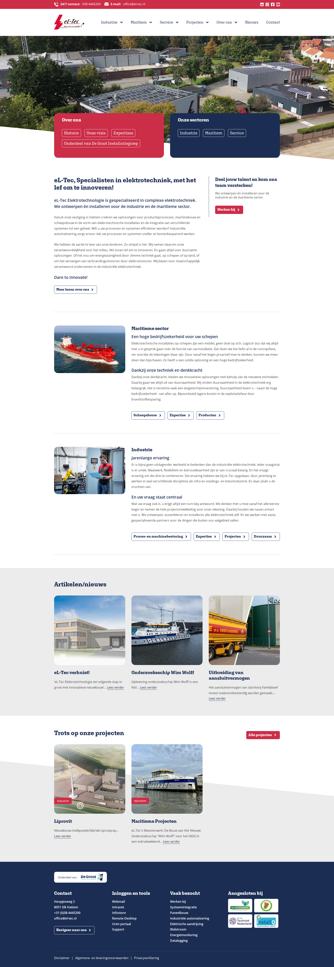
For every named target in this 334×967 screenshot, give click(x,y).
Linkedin (262, 4)
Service (166, 22)
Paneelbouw (179, 913)
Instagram (267, 4)
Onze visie (96, 133)
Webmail (118, 901)
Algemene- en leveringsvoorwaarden (102, 958)
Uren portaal (121, 924)
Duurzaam (263, 536)
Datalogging (179, 940)
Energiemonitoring (184, 935)
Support (118, 929)
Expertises (123, 133)
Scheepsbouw (145, 415)
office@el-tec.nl (128, 4)
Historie (71, 133)
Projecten (194, 22)
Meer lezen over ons (72, 289)
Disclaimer (62, 958)
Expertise (178, 415)
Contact (273, 22)
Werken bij (226, 209)
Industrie (109, 22)
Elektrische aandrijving (186, 924)
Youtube (278, 4)
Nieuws (251, 22)
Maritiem (139, 22)
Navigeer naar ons (71, 930)
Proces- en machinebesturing (158, 536)
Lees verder (115, 687)
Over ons (224, 22)
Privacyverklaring (146, 958)
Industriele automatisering (189, 918)
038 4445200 (80, 4)
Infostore (119, 913)
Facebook (272, 4)
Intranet (118, 907)
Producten (207, 415)
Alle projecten (260, 735)
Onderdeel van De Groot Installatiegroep (101, 143)
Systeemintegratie (183, 907)
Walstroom (178, 929)
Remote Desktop (124, 918)
